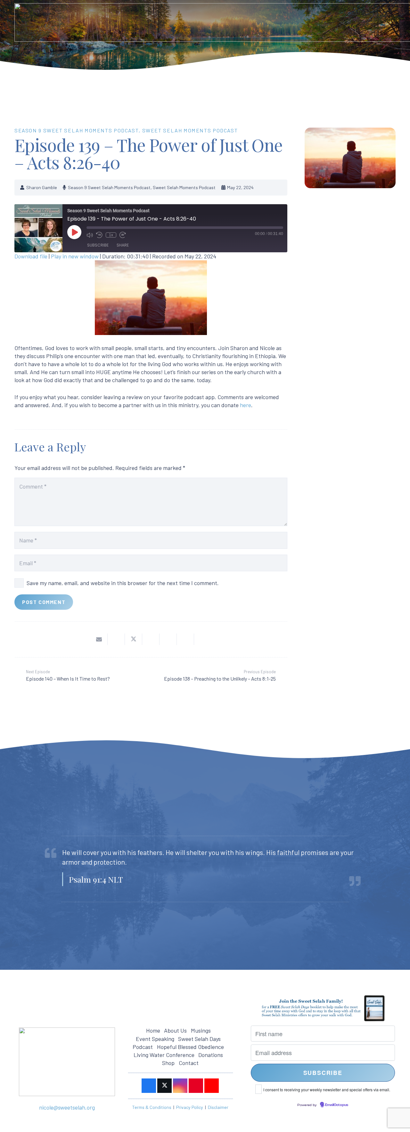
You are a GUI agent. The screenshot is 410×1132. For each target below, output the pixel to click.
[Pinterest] (196, 1085)
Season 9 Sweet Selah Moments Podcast (76, 130)
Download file (30, 256)
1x (111, 234)
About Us (175, 1030)
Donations (210, 1054)
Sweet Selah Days (199, 1038)
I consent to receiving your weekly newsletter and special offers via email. (326, 1089)
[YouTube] (211, 1085)
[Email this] (99, 639)
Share (123, 245)
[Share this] (116, 639)
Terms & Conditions (151, 1107)
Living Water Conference (164, 1054)
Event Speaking (155, 1038)
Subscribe (98, 245)
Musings (201, 1030)
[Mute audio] (89, 235)
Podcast (143, 1046)
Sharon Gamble (41, 187)
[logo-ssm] (66, 1061)
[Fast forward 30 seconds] (122, 234)
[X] (164, 1085)
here (245, 404)
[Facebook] (149, 1085)
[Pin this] (168, 639)
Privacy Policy (189, 1107)
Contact (189, 1062)
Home (153, 1030)
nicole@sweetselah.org (67, 1107)
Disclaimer (218, 1107)
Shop (168, 1062)
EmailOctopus (336, 1105)
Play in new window (75, 256)
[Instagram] (180, 1085)
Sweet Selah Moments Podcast (190, 130)
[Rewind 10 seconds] (99, 234)
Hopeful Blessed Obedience (190, 1046)
